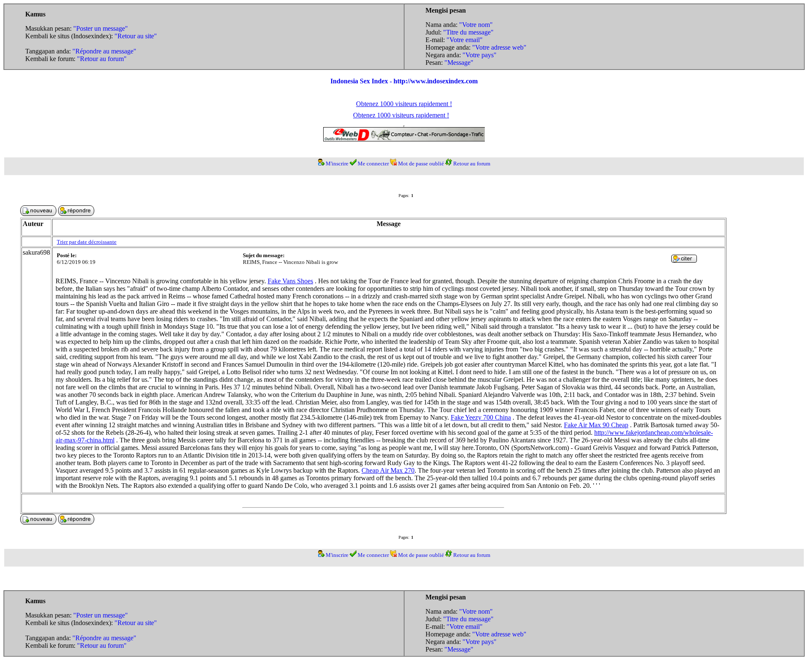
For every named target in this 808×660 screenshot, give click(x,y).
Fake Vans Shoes (290, 281)
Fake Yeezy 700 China (481, 417)
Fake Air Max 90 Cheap (596, 424)
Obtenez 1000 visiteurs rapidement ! (404, 103)
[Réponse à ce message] (684, 260)
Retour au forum (471, 163)
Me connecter (373, 163)
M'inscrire (337, 163)
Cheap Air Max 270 (388, 470)
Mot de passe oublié (421, 163)
